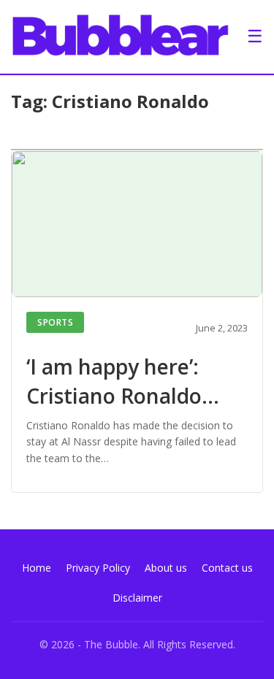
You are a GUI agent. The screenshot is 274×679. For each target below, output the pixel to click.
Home (36, 568)
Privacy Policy (98, 568)
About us (166, 568)
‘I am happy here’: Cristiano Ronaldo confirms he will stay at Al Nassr (127, 410)
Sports (55, 322)
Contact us (227, 568)
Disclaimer (137, 598)
